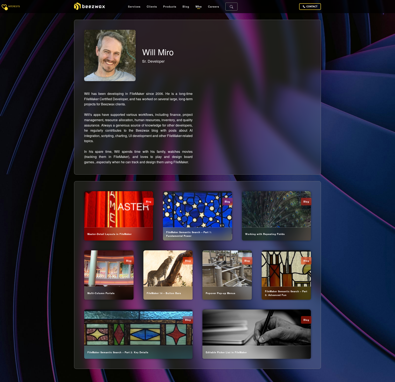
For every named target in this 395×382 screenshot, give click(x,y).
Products (169, 6)
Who (198, 6)
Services (134, 6)
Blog (185, 6)
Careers (213, 6)
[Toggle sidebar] (4, 6)
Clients (152, 6)
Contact (311, 6)
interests (14, 6)
